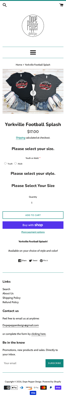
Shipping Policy (11, 297)
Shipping (20, 137)
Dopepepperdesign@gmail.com (21, 325)
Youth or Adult (32, 158)
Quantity (33, 197)
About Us (8, 293)
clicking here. (38, 333)
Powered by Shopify (51, 381)
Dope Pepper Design (32, 381)
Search (6, 289)
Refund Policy (11, 302)
